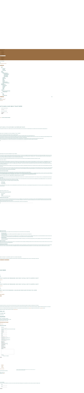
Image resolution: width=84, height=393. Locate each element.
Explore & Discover (5, 85)
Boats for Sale (4, 78)
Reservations (4, 322)
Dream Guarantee (6, 75)
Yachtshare (4, 77)
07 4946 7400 (3, 49)
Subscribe (1, 388)
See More (2, 294)
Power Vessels (4, 70)
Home (0, 117)
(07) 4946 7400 (3, 99)
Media (3, 94)
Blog (3, 93)
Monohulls (4, 69)
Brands (3, 79)
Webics (4, 373)
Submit (1, 357)
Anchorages (4, 86)
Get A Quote (2, 65)
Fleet (1, 67)
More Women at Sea (5, 95)
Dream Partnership (6, 76)
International (2, 50)
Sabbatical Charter (16, 309)
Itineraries (4, 87)
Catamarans (4, 68)
